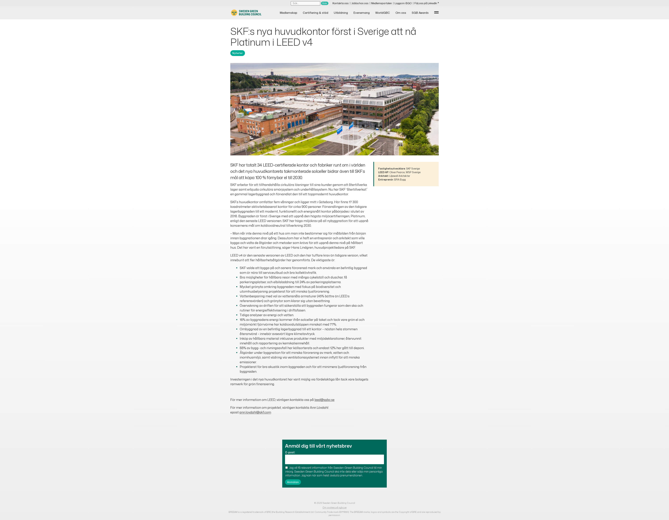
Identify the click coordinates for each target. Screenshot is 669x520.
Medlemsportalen (381, 3)
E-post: (290, 452)
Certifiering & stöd (315, 13)
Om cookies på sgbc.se (334, 507)
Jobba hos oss (359, 3)
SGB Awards (420, 13)
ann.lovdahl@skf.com (255, 412)
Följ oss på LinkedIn (425, 3)
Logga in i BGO (403, 3)
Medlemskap (288, 13)
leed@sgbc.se (324, 399)
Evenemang (361, 13)
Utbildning (341, 13)
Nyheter (237, 53)
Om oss (400, 13)
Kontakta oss (341, 3)
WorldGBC (382, 13)
